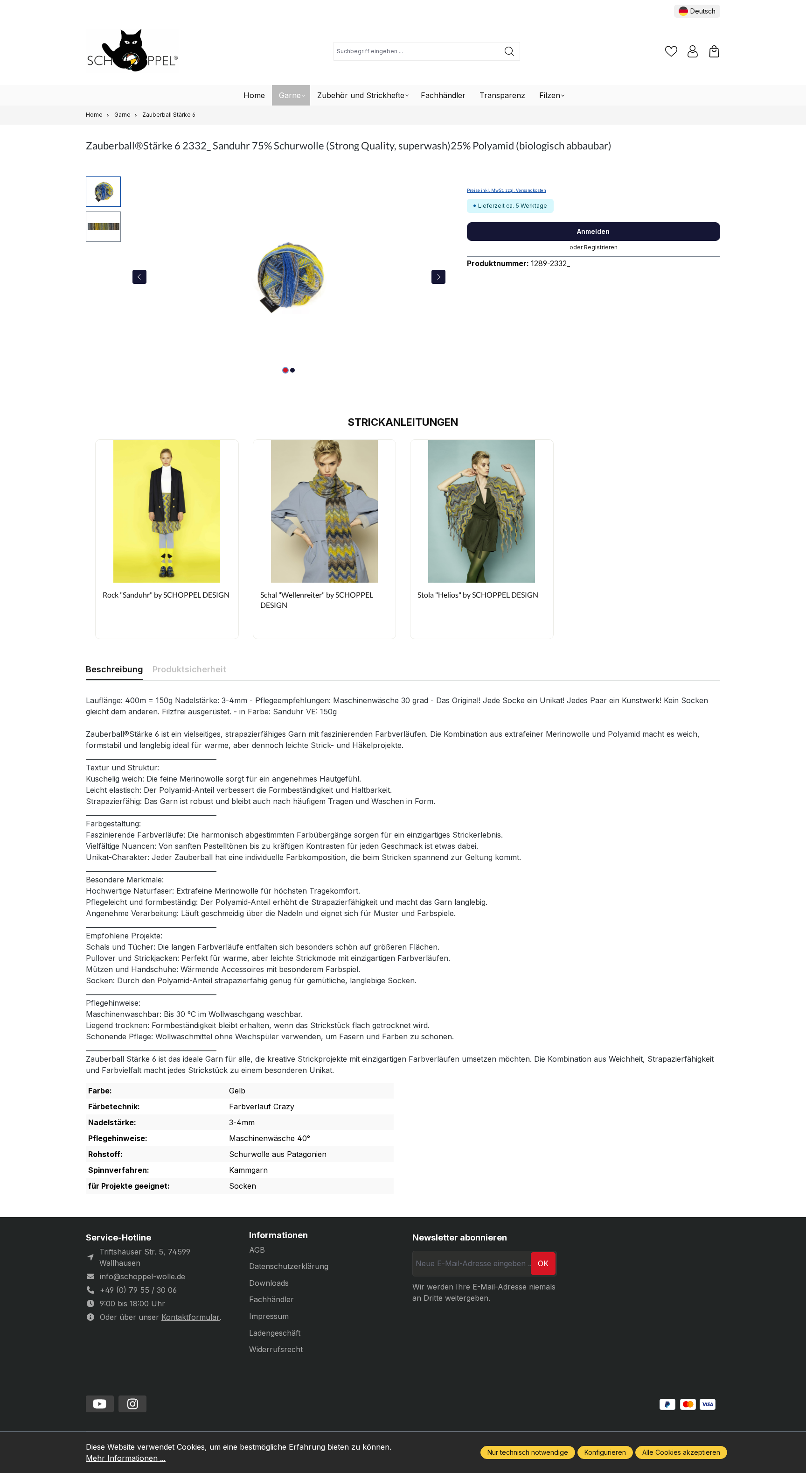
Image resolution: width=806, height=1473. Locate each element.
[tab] (114, 669)
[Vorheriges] (139, 277)
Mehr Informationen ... (126, 1458)
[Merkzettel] (671, 51)
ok (543, 1263)
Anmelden (593, 231)
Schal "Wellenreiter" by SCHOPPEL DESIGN (316, 599)
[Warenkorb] (714, 51)
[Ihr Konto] (693, 51)
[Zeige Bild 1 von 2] (285, 370)
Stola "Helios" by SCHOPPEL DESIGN (477, 594)
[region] (267, 276)
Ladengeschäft (274, 1333)
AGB (257, 1250)
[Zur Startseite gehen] (132, 51)
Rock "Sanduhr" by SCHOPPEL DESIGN (166, 594)
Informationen (278, 1235)
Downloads (269, 1283)
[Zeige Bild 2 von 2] (292, 370)
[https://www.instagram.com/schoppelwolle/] (132, 1403)
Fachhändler (271, 1299)
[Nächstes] (438, 277)
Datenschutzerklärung (288, 1266)
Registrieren (601, 247)
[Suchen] (509, 51)
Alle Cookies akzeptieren (681, 1452)
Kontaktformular (190, 1317)
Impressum (269, 1316)
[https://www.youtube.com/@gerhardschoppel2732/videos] (100, 1403)
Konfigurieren (605, 1452)
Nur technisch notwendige (527, 1452)
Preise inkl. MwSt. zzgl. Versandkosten (506, 190)
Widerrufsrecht (276, 1349)
